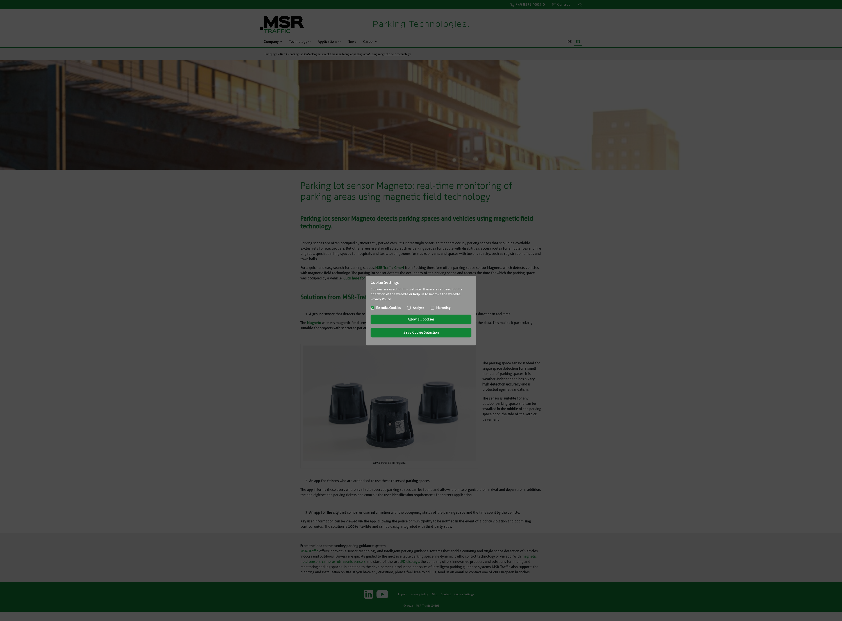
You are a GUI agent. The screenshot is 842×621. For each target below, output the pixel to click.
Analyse (418, 308)
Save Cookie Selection (421, 332)
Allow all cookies (421, 319)
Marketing (443, 308)
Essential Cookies (388, 308)
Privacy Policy (381, 299)
